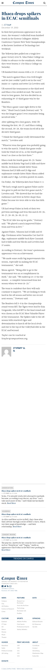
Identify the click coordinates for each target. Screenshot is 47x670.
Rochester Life (21, 611)
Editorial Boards (37, 621)
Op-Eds (34, 627)
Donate (5, 661)
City (3, 603)
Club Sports (20, 624)
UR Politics (5, 606)
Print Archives (23, 642)
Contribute (35, 645)
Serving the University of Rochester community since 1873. (15, 582)
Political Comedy (7, 650)
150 (18, 648)
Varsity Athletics (22, 629)
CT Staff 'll (19, 348)
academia (6, 511)
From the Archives (22, 605)
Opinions (36, 618)
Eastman (4, 621)
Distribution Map (37, 653)
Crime (3, 611)
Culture (5, 618)
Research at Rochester (20, 602)
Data (34, 598)
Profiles (19, 613)
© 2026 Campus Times (9, 669)
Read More (11, 503)
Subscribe (35, 656)
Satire (3, 648)
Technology (20, 608)
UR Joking (5, 653)
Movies (4, 632)
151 (18, 650)
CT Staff (7, 25)
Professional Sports (23, 627)
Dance (4, 629)
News (4, 598)
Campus (4, 601)
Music (3, 634)
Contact (34, 648)
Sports (20, 618)
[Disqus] (23, 390)
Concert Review (8, 534)
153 (18, 656)
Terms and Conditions (24, 669)
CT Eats (4, 624)
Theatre (4, 637)
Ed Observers (36, 624)
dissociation (7, 488)
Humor (5, 642)
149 (18, 645)
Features (21, 598)
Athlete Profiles (22, 621)
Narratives (5, 645)
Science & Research (8, 609)
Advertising (36, 650)
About (35, 642)
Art (2, 627)
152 (18, 653)
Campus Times (23, 2)
